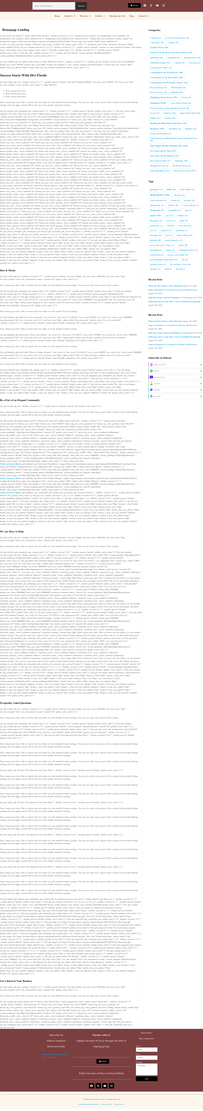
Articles (98, 16)
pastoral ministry (174, 240)
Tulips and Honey (159, 171)
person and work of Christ (162, 245)
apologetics (156, 189)
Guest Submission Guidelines (89, 1104)
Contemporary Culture (161, 67)
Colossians (195, 63)
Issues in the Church (190, 113)
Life (170, 225)
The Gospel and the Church (163, 151)
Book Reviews (192, 57)
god (188, 210)
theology (155, 269)
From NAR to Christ (181, 103)
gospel (155, 215)
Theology (181, 160)
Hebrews (170, 113)
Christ (175, 200)
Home (57, 16)
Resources (157, 128)
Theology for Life (117, 16)
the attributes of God (180, 264)
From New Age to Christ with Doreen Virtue (169, 108)
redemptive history (188, 250)
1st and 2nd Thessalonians (177, 38)
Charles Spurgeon (158, 200)
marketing (182, 230)
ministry (155, 240)
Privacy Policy (107, 1104)
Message (139, 1062)
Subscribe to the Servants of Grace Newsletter (55, 1056)
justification (156, 225)
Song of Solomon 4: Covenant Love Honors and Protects (172, 344)
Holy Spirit (156, 221)
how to (171, 221)
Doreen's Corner (158, 92)
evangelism (174, 210)
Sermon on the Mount (177, 255)
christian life (157, 205)
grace (170, 215)
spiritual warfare (158, 264)
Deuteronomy (178, 87)
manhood (166, 230)
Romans (191, 128)
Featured (158, 102)
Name (138, 1046)
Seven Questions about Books (164, 259)
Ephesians (177, 92)
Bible (171, 189)
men (169, 235)
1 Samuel (155, 38)
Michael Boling (184, 235)
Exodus (186, 97)
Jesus (184, 220)
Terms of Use (119, 1104)
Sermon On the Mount (160, 133)
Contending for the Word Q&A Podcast (169, 82)
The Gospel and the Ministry (164, 155)
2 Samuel (173, 42)
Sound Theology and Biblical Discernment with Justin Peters (174, 139)
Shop (131, 16)
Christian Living (160, 62)
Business (179, 195)
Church (180, 63)
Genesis (155, 113)
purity (170, 250)
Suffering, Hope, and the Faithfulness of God (167, 297)
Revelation (175, 129)
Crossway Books (190, 205)
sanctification (156, 255)
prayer (183, 245)
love (153, 230)
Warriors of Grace (184, 170)
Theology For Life (159, 165)
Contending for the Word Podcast (166, 72)
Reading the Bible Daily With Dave (168, 123)
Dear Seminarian (158, 87)
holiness (183, 215)
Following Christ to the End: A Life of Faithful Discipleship (174, 301)
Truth (168, 269)
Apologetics (156, 57)
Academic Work (159, 47)
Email (138, 1054)
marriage (155, 235)
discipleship (157, 210)
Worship (180, 269)
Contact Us (143, 16)
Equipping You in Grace (163, 97)
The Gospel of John (160, 161)
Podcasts (84, 16)
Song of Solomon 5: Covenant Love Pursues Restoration (172, 289)
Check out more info (9, 463)
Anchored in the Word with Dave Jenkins (171, 52)
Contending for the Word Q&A (166, 77)
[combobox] (53, 6)
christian (189, 200)
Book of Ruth (187, 189)
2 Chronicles (157, 42)
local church (185, 225)
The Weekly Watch (182, 166)
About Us (68, 16)
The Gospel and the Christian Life (169, 145)
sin (185, 259)
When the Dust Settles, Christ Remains (165, 285)
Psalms (155, 118)
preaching (156, 250)
